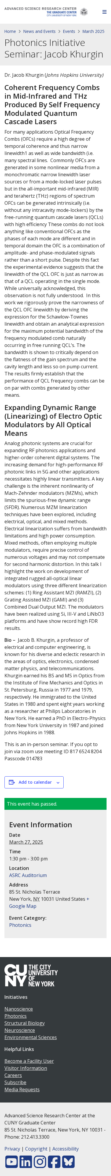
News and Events (39, 31)
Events (69, 31)
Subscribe (15, 1082)
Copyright (36, 1148)
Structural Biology (24, 1023)
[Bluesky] (68, 1165)
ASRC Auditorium (28, 875)
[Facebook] (54, 1165)
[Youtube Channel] (11, 1165)
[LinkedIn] (26, 1165)
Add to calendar (35, 782)
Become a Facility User (29, 1061)
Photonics (20, 925)
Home (10, 31)
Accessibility (65, 1148)
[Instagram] (40, 1165)
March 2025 (93, 31)
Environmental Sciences (30, 1037)
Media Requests (22, 1089)
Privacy (12, 1148)
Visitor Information (25, 1068)
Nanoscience (18, 1009)
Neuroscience (19, 1030)
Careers (13, 1075)
